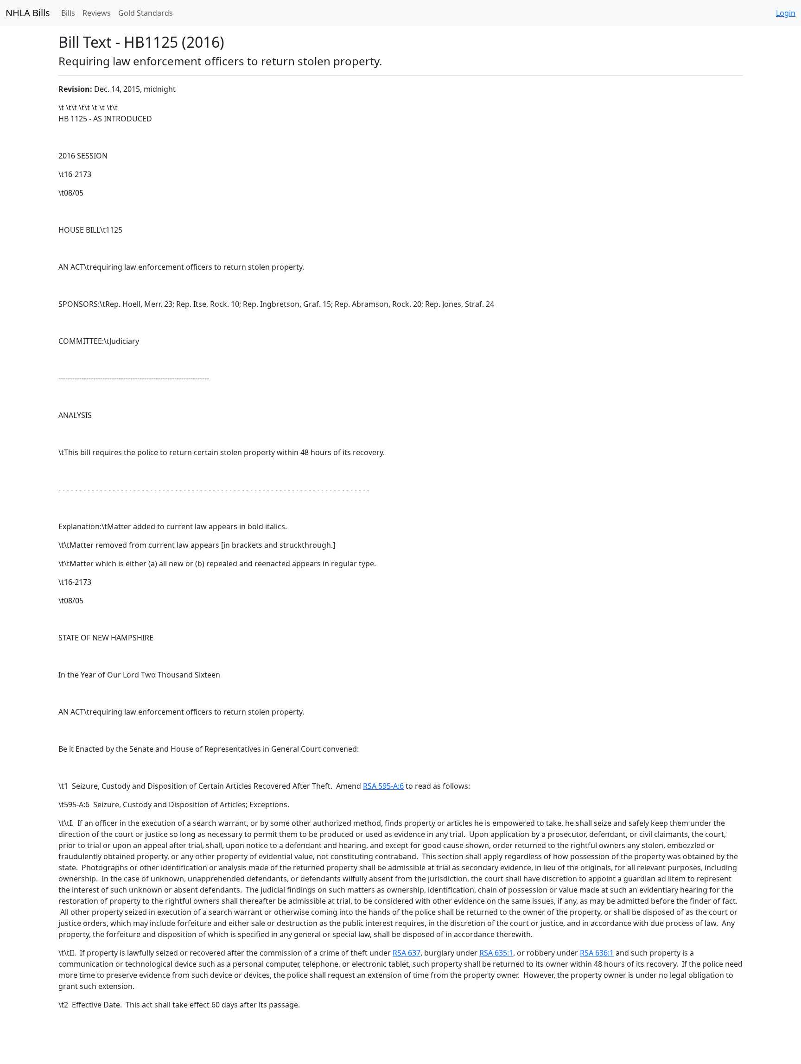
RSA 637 (406, 953)
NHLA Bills (28, 12)
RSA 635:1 (496, 953)
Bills (68, 13)
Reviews (97, 13)
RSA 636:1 (597, 953)
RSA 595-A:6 (383, 786)
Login (785, 13)
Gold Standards (145, 13)
